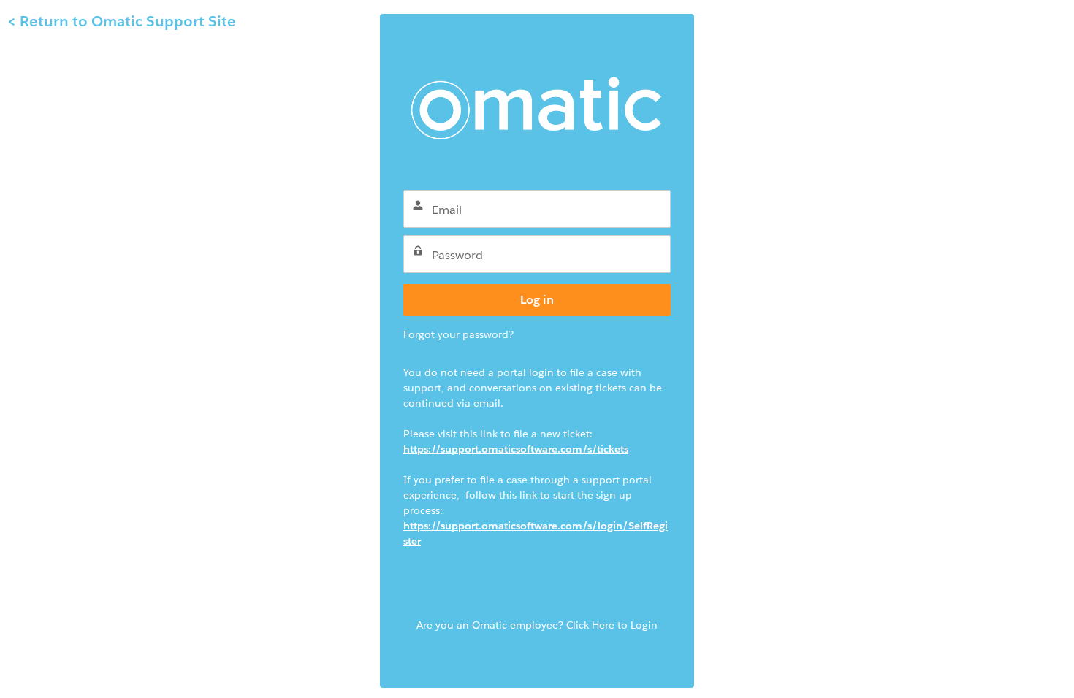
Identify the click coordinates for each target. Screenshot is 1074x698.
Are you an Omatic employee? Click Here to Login (537, 625)
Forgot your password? (458, 334)
